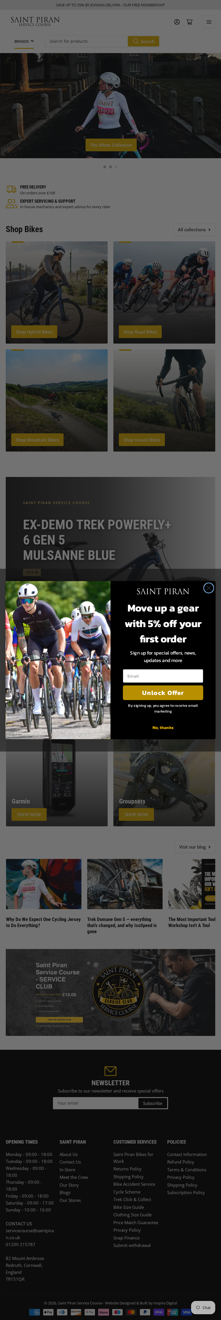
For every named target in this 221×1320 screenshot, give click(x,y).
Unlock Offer (163, 692)
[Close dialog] (209, 588)
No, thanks (163, 727)
